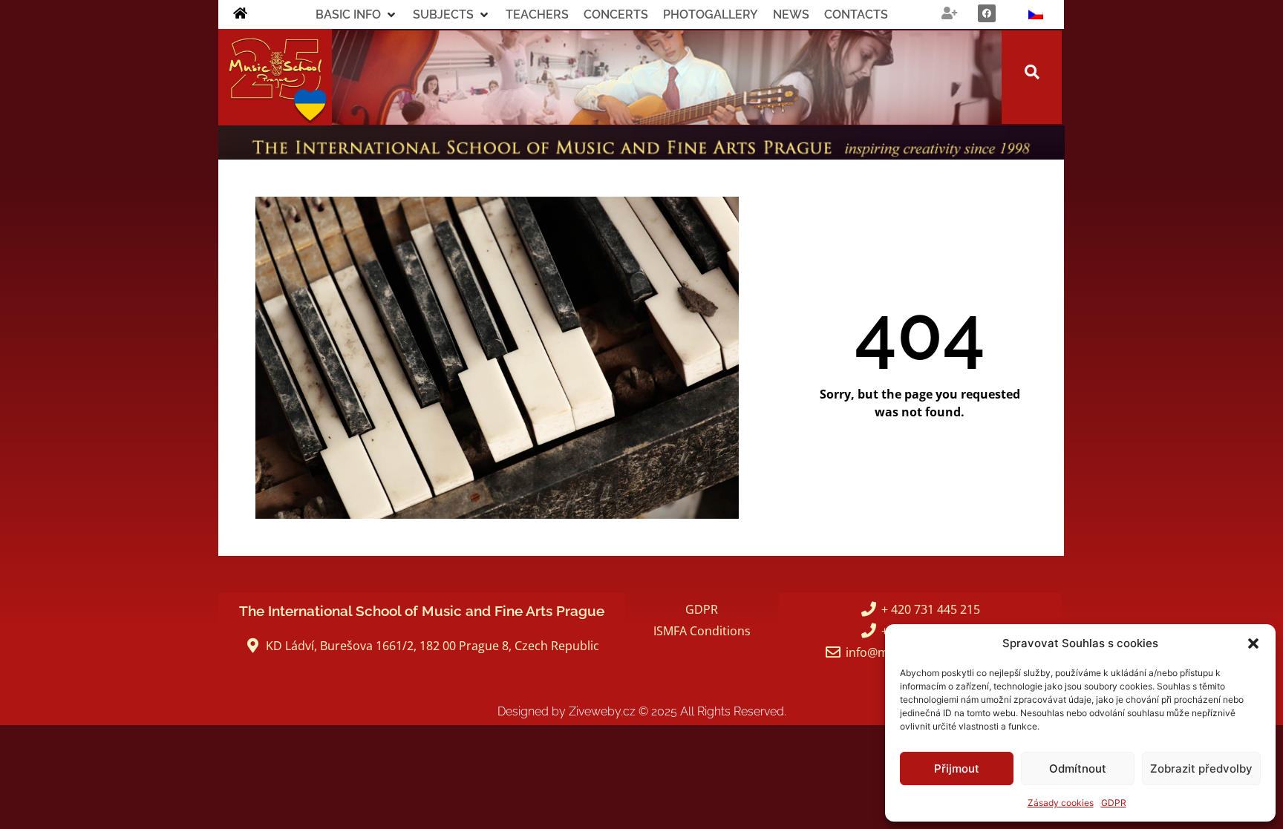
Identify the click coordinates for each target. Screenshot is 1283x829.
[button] (1253, 643)
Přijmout (956, 768)
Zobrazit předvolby (1201, 768)
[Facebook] (987, 13)
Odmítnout (1077, 768)
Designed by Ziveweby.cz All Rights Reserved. (641, 711)
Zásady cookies (1061, 802)
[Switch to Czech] (1035, 14)
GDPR (1113, 802)
